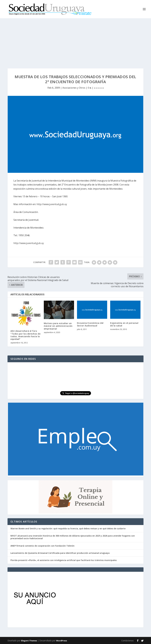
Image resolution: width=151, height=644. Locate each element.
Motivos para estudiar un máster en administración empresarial (58, 326)
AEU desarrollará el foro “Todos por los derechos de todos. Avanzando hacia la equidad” (25, 335)
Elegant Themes (29, 640)
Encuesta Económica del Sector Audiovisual (90, 324)
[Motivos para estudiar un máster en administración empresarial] (59, 310)
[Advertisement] (75, 40)
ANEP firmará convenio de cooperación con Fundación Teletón (42, 545)
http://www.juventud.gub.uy (52, 204)
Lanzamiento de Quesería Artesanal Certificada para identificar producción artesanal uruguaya (60, 553)
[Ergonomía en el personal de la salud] (125, 310)
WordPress (61, 640)
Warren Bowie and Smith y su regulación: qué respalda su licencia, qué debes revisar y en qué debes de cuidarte (67, 528)
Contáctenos (127, 640)
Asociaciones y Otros (73, 87)
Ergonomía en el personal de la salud (124, 324)
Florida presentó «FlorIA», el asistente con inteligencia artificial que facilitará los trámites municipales (63, 560)
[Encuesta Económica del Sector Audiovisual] (92, 310)
